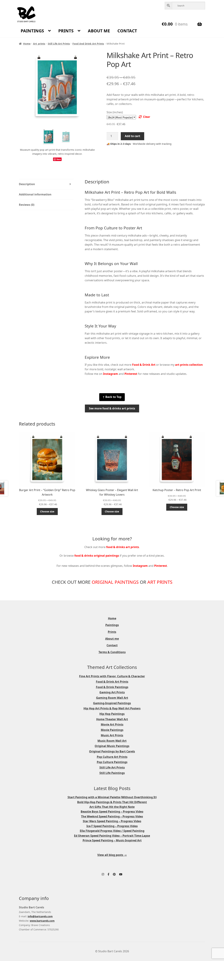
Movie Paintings (112, 730)
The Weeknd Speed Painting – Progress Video (112, 816)
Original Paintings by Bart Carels (112, 751)
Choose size (47, 511)
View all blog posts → (112, 855)
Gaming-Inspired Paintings (112, 703)
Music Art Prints (112, 735)
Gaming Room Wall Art (112, 698)
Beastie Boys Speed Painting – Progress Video (112, 811)
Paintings (32, 31)
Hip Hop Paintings (112, 714)
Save (59, 159)
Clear (146, 117)
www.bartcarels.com (42, 920)
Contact (127, 31)
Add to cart (132, 136)
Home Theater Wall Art (112, 719)
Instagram (110, 374)
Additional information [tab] (35, 194)
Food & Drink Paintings (112, 687)
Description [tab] (27, 184)
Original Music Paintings (112, 746)
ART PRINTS (159, 582)
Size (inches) (115, 112)
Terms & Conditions (112, 652)
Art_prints (39, 43)
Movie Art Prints (112, 724)
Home (26, 43)
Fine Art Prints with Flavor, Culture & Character (112, 676)
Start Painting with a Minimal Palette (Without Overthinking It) (112, 797)
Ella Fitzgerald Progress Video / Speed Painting (112, 831)
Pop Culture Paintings (112, 762)
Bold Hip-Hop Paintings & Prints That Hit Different (112, 802)
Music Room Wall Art (112, 741)
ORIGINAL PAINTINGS (115, 582)
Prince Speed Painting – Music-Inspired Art (112, 840)
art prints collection (189, 365)
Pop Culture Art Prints (112, 757)
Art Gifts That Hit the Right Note (112, 807)
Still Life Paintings (112, 773)
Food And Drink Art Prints (88, 43)
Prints (66, 31)
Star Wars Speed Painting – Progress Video (112, 821)
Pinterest (130, 374)
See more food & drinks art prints (112, 408)
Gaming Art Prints (112, 692)
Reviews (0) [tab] (26, 205)
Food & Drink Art (143, 365)
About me (99, 31)
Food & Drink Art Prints (112, 682)
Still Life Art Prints (59, 43)
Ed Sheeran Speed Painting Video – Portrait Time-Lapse (112, 836)
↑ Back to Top (112, 397)
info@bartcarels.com (40, 916)
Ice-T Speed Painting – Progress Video (112, 826)
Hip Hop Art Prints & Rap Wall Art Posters (112, 708)
